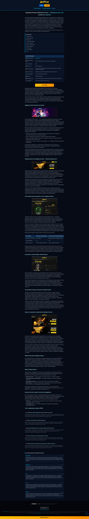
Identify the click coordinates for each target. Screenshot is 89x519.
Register (47, 5)
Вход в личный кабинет (30, 41)
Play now (44, 85)
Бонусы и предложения (30, 44)
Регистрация (28, 39)
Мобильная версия (46, 8)
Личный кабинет (37, 8)
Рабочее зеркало (29, 36)
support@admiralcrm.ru (30, 405)
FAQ (27, 51)
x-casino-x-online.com (38, 513)
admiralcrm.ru (37, 58)
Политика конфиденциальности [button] (44, 509)
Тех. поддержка (29, 49)
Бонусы (53, 8)
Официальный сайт (29, 38)
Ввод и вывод (28, 47)
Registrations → (44, 517)
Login (42, 5)
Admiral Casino (6, 511)
